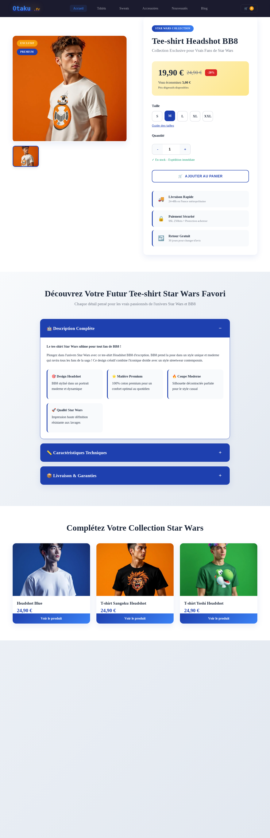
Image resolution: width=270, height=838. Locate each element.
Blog (204, 8)
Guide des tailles (163, 125)
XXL (208, 116)
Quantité (158, 135)
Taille (156, 106)
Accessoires (150, 8)
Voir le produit (51, 618)
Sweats (124, 8)
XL (195, 116)
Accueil (78, 8)
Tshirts (101, 8)
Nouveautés (180, 8)
